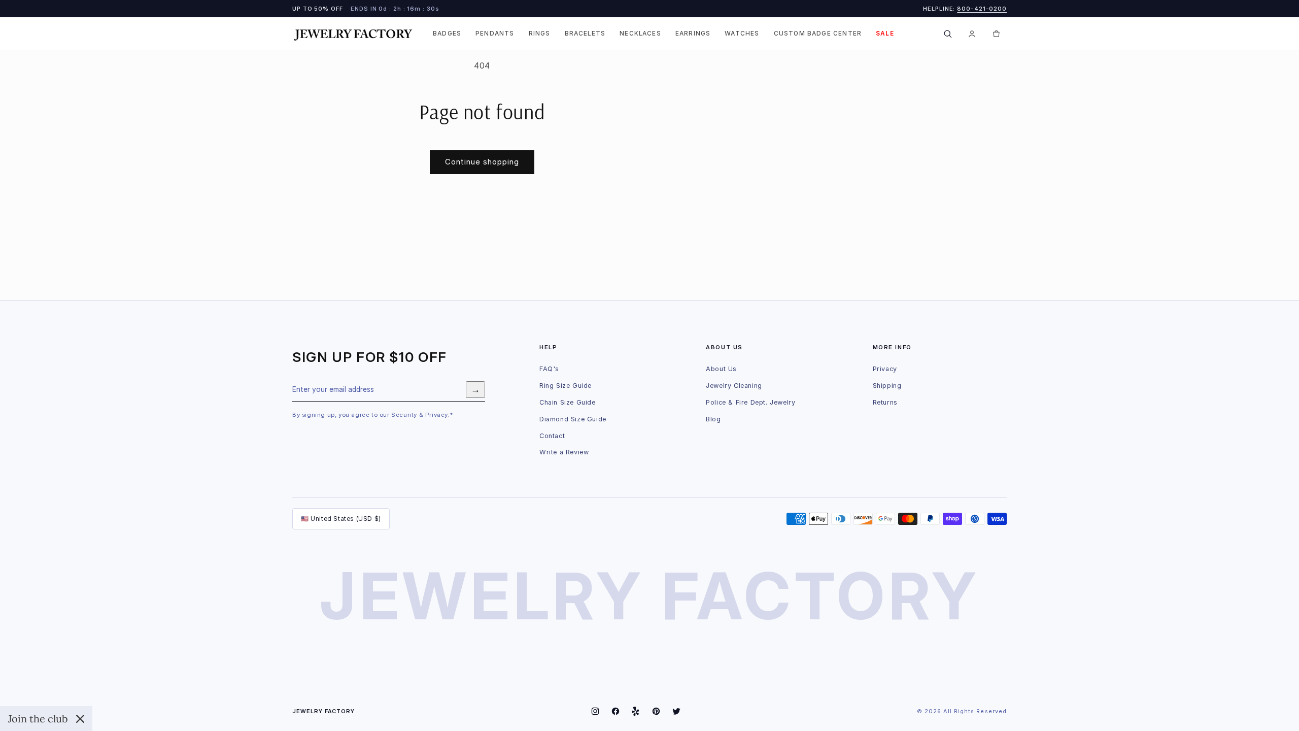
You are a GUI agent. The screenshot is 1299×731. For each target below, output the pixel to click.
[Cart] (996, 33)
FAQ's (549, 369)
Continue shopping (482, 162)
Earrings (692, 33)
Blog (713, 419)
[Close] (80, 719)
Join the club (38, 718)
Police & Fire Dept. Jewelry (750, 402)
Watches (742, 33)
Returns (885, 402)
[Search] (947, 33)
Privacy (885, 369)
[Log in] (971, 33)
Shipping (887, 385)
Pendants (494, 33)
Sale (885, 33)
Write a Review (564, 452)
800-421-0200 (982, 8)
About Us (721, 369)
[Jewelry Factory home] (353, 34)
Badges (447, 33)
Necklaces (640, 33)
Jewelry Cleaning (734, 385)
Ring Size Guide (565, 385)
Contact (552, 436)
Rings (540, 33)
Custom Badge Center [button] (818, 33)
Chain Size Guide (567, 402)
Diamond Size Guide (572, 419)
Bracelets (585, 33)
